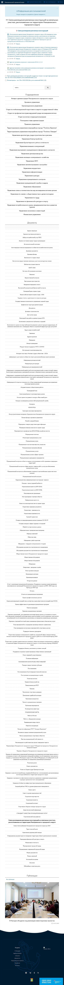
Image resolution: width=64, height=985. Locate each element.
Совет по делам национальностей (32, 793)
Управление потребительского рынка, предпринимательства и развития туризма (32, 206)
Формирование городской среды (32, 846)
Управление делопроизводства (32, 154)
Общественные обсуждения (32, 557)
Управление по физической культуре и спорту (32, 201)
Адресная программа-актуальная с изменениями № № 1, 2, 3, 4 (25, 62)
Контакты (17, 965)
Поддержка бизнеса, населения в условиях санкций (32, 648)
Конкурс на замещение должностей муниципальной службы (32, 401)
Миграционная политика (32, 434)
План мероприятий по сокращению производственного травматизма (32, 625)
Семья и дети (32, 790)
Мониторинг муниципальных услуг (32, 438)
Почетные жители (32, 679)
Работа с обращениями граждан (32, 719)
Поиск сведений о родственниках (32, 655)
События (17, 955)
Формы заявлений (32, 856)
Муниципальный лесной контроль (32, 476)
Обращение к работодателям (32, 540)
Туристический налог (32, 829)
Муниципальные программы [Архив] (32, 448)
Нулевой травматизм (32, 517)
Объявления (32, 564)
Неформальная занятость (32, 500)
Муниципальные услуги (32, 451)
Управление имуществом (32, 168)
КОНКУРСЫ (32, 407)
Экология (32, 863)
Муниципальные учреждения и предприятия (32, 458)
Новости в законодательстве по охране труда (32, 503)
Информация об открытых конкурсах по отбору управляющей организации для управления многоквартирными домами (32, 383)
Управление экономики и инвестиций (32, 211)
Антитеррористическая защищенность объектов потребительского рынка (32, 248)
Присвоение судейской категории (32, 695)
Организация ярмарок (32, 577)
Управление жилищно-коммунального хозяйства (32, 157)
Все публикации (10, 879)
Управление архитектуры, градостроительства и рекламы (32, 135)
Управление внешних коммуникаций (32, 146)
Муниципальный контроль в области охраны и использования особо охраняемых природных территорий (32, 462)
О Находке (17, 951)
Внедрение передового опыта (32, 285)
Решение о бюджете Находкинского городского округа (32, 751)
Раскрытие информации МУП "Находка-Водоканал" (32, 729)
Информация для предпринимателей (32, 367)
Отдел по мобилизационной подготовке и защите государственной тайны (32, 109)
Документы (32, 308)
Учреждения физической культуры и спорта (32, 839)
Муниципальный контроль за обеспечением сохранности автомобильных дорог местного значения (32, 472)
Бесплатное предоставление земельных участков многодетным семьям (32, 261)
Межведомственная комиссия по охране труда (32, 428)
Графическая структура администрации (32, 305)
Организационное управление (32, 106)
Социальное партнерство (32, 796)
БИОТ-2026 (32, 268)
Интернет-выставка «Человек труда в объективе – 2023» (32, 353)
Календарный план (32, 391)
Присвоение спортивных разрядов (32, 692)
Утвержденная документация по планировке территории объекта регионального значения (32, 836)
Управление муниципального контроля (32, 179)
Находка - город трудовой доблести (32, 483)
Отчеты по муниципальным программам (32, 594)
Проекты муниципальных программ (32, 702)
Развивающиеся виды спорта (32, 722)
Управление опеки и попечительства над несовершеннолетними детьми (32, 190)
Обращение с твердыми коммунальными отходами (32, 544)
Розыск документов (32, 766)
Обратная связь (32, 537)
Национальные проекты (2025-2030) (32, 490)
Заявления (32, 333)
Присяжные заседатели (32, 699)
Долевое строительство (32, 311)
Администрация (17, 953)
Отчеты (32, 591)
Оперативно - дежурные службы (32, 567)
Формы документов (32, 853)
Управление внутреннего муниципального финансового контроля (32, 150)
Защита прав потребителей (32, 330)
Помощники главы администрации (32, 120)
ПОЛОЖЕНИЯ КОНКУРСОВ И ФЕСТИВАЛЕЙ (32, 662)
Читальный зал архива (32, 859)
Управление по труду (32, 198)
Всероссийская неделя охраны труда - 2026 (32, 295)
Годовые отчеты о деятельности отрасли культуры (32, 298)
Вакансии (32, 274)
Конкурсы (32, 404)
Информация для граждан (32, 364)
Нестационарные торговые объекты (32, 497)
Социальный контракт (32, 803)
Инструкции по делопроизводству (32, 350)
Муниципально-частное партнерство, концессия (32, 444)
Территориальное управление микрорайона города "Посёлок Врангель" (32, 128)
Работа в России (32, 716)
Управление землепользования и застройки (32, 165)
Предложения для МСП (32, 685)
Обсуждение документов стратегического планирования (32, 547)
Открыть (18, 43)
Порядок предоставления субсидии (32, 665)
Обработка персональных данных (32, 527)
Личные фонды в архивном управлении (32, 418)
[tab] (32, 76)
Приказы (32, 689)
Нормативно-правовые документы (32, 507)
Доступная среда (32, 315)
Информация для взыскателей (32, 360)
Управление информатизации (32, 172)
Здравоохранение (32, 337)
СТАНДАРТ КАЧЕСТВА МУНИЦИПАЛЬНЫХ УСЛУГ (32, 813)
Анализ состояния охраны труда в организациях (32, 241)
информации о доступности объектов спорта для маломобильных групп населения (32, 357)
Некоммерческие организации (32, 493)
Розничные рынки (32, 763)
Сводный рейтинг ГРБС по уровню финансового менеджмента (32, 786)
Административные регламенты (32, 234)
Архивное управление (32, 102)
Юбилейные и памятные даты (32, 866)
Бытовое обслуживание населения (32, 271)
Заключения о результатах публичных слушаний (32, 321)
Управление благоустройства (32, 139)
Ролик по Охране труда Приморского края (32, 769)
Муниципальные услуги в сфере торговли (32, 455)
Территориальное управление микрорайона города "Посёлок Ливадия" (32, 132)
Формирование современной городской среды (32, 849)
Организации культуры (32, 574)
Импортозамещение (32, 343)
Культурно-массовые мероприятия (32, 411)
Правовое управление (32, 124)
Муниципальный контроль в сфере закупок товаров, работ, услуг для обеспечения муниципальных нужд (32, 467)
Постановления (32, 668)
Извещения (32, 340)
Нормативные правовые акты (32, 513)
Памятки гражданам (32, 608)
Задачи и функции (32, 231)
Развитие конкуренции (32, 726)
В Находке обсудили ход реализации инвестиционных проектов (32, 921)
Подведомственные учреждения (32, 631)
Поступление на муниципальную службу (32, 675)
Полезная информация (32, 658)
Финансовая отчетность (32, 843)
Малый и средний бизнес (32, 421)
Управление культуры (32, 176)
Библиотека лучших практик (32, 264)
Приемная (17, 963)
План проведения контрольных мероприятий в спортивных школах (32, 628)
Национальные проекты (17, 960)
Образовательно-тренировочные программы (32, 530)
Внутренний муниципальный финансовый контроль (32, 288)
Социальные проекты (32, 800)
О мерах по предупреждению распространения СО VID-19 (32, 520)
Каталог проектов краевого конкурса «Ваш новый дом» (32, 397)
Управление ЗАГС (32, 161)
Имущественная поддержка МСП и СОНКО (32, 347)
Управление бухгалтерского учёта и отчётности (32, 143)
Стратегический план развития (32, 817)
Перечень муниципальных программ (32, 611)
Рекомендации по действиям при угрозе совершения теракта (32, 742)
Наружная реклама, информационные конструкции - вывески (32, 480)
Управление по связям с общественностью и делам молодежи (32, 194)
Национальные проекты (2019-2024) (32, 487)
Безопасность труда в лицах (32, 258)
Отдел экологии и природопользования (32, 117)
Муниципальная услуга (32, 441)
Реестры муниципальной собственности (32, 739)
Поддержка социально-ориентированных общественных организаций (32, 652)
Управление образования (32, 187)
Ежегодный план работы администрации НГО (32, 318)
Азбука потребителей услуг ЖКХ (32, 237)
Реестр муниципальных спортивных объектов (32, 736)
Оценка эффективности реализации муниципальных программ (32, 604)
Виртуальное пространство (32, 281)
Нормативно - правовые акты (32, 510)
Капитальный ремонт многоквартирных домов (32, 394)
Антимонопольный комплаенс (32, 244)
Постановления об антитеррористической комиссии (32, 672)
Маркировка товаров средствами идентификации (32, 424)
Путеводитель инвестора (32, 709)
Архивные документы (32, 251)
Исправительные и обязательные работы (32, 387)
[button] (25, 80)
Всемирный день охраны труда (32, 291)
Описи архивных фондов (32, 571)
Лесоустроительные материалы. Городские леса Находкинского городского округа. (32, 414)
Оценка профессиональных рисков (32, 598)
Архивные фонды (32, 254)
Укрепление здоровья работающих (32, 832)
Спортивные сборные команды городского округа (32, 807)
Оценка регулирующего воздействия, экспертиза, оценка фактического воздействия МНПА (32, 601)
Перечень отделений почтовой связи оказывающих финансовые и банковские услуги (32, 621)
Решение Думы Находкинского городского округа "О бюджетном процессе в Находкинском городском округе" (32, 747)
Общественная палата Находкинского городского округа (32, 554)
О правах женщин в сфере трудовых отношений (32, 524)
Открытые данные (32, 581)
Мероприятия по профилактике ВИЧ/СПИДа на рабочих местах (32, 431)
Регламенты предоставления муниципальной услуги (32, 732)
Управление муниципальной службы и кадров (32, 183)
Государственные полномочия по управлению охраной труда (32, 301)
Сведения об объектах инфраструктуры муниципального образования (32, 783)
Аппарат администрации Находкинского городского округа (32, 98)
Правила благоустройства (32, 682)
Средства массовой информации (32, 810)
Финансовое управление (32, 214)
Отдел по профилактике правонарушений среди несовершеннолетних (32, 113)
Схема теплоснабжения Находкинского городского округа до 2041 (32, 826)
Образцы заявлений (32, 534)
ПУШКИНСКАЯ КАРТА (32, 712)
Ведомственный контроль (32, 278)
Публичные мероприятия (32, 705)
